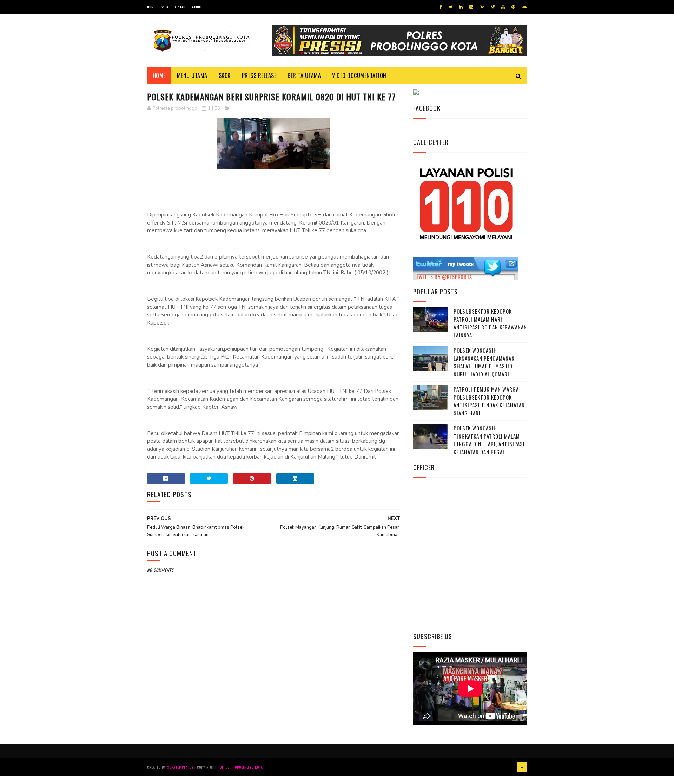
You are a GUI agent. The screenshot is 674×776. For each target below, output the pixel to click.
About (197, 6)
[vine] (493, 7)
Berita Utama (304, 75)
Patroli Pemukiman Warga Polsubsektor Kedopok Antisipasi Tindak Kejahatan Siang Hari (489, 401)
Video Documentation (359, 75)
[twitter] (450, 7)
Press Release (259, 75)
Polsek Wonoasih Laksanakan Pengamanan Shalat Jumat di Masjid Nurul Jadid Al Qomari (484, 362)
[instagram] (471, 7)
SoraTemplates (180, 767)
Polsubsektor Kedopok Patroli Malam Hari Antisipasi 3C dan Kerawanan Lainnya (490, 323)
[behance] (482, 7)
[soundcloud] (524, 7)
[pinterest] (513, 7)
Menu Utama (192, 75)
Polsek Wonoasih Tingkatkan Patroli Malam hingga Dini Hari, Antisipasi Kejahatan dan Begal (489, 440)
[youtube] (503, 7)
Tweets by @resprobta (444, 276)
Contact (180, 6)
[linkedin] (461, 7)
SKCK (164, 6)
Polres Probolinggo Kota (240, 767)
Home (151, 6)
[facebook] (440, 7)
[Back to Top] (522, 767)
